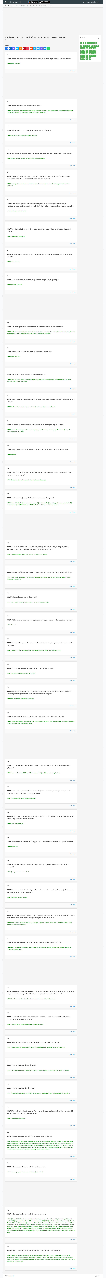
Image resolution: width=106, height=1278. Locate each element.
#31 (90, 53)
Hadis (17, 5)
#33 (95, 53)
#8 (96, 43)
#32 (92, 53)
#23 (84, 50)
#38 (92, 56)
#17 (84, 48)
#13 (92, 45)
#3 (85, 43)
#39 (95, 56)
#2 (83, 43)
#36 (87, 56)
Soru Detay (72, 71)
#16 (81, 48)
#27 (95, 50)
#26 (92, 50)
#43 (90, 58)
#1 (81, 43)
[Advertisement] (53, 20)
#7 (94, 43)
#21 (95, 48)
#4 (87, 43)
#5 (90, 43)
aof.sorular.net (10, 5)
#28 (81, 53)
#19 (90, 48)
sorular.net (11, 1276)
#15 (97, 45)
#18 (87, 48)
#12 (89, 45)
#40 (81, 58)
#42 (87, 58)
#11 (86, 45)
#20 (92, 48)
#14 (95, 45)
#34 (81, 56)
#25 (90, 50)
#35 (84, 56)
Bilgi (98, 1276)
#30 (87, 53)
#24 (87, 50)
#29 (84, 53)
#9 (81, 45)
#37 (90, 56)
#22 (81, 50)
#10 (84, 45)
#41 (84, 58)
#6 (92, 43)
